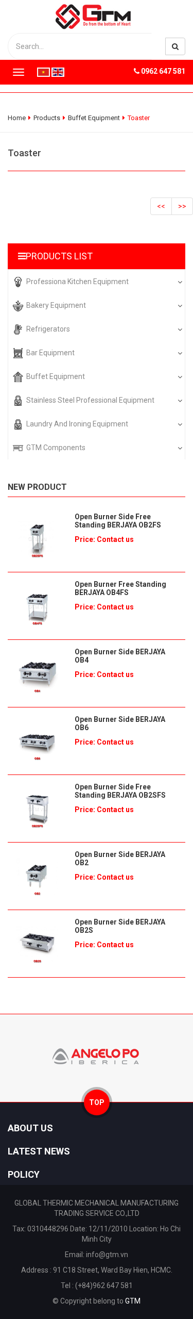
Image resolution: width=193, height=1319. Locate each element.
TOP (96, 1102)
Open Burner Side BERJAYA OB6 (120, 723)
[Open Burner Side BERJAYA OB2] (37, 876)
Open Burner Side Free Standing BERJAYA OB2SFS (120, 791)
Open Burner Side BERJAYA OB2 (120, 858)
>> (182, 206)
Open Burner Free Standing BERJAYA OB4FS (120, 588)
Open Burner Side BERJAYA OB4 (120, 656)
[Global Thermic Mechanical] (96, 16)
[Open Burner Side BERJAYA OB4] (37, 673)
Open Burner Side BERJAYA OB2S (120, 926)
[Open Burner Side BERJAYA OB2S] (37, 943)
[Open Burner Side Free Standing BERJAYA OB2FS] (37, 538)
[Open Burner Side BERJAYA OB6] (37, 741)
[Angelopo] (96, 1055)
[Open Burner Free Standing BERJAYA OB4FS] (37, 606)
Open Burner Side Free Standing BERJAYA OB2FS (118, 521)
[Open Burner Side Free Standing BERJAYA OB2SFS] (37, 808)
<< (161, 206)
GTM (133, 1301)
